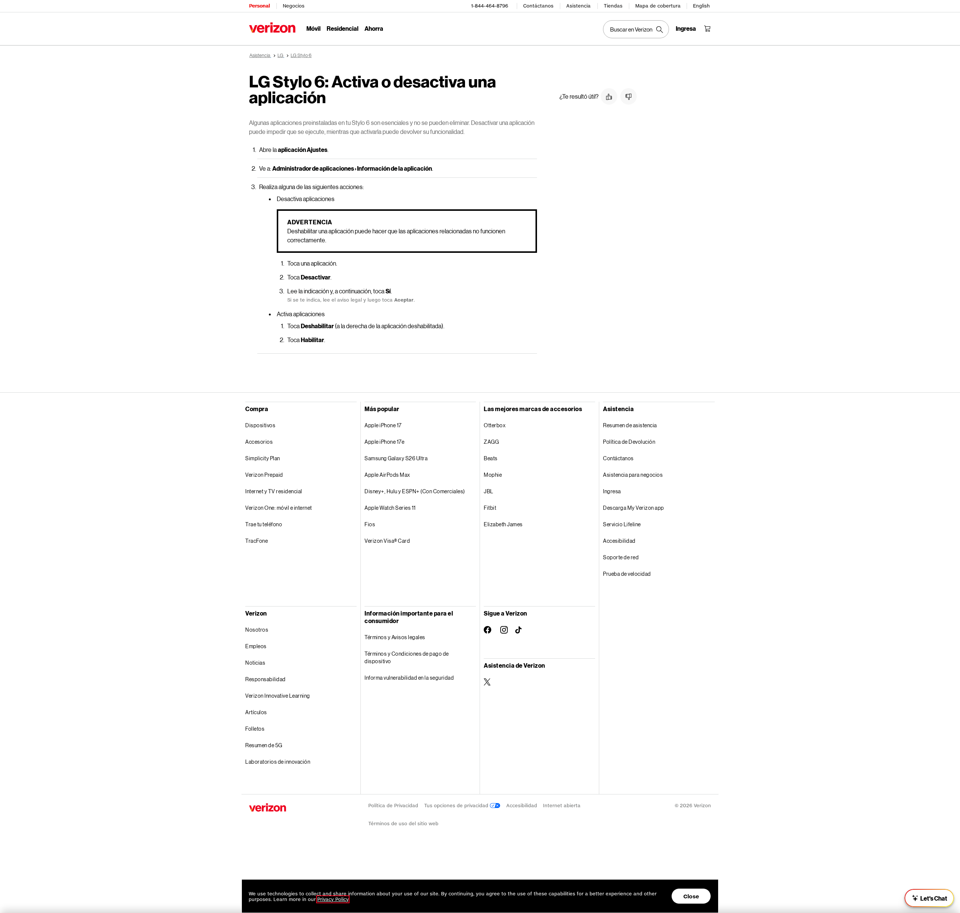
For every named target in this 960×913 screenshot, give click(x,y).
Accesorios (259, 441)
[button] (609, 96)
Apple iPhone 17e (384, 441)
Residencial (342, 28)
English (701, 6)
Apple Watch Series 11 (390, 508)
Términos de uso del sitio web (403, 823)
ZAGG (491, 441)
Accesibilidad (619, 541)
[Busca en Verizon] (636, 29)
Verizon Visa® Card (387, 541)
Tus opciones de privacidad (457, 805)
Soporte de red (621, 557)
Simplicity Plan (262, 458)
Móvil (313, 28)
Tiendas (613, 6)
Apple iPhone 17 (383, 425)
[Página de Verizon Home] (272, 27)
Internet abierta (561, 805)
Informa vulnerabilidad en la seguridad (409, 677)
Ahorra (373, 28)
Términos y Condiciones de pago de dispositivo (406, 657)
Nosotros (256, 629)
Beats (491, 458)
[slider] (929, 898)
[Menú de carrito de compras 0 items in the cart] (707, 28)
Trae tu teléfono (263, 524)
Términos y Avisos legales (394, 637)
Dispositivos (260, 425)
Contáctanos (538, 6)
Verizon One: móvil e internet (278, 508)
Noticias (255, 662)
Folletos (254, 728)
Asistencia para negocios (633, 475)
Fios (369, 524)
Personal (259, 6)
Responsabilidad (265, 679)
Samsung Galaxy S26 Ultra (396, 458)
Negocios (293, 6)
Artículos (256, 712)
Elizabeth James (503, 524)
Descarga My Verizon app (633, 508)
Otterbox (495, 425)
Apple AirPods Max (387, 475)
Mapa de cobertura (658, 6)
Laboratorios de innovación (277, 761)
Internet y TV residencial (273, 491)
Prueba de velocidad (627, 574)
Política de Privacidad (393, 805)
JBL (489, 491)
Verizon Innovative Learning (277, 695)
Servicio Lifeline (622, 524)
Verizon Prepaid (264, 475)
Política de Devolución (629, 441)
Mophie (493, 475)
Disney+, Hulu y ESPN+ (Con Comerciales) (414, 491)
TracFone (256, 541)
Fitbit (490, 508)
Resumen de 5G (263, 745)
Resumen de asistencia (630, 425)
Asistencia (578, 6)
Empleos (256, 646)
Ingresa (612, 491)
